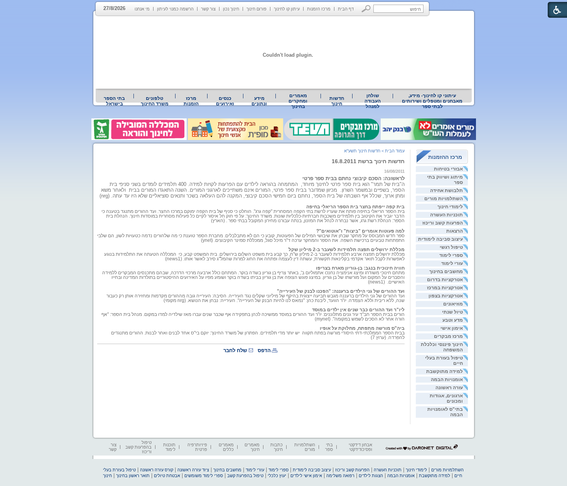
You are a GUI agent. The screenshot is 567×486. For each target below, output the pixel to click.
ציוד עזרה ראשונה (193, 469)
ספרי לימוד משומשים (203, 475)
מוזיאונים (453, 304)
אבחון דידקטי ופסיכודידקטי (360, 447)
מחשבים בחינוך (446, 271)
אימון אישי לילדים (306, 475)
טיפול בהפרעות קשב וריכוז (138, 447)
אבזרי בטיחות (448, 169)
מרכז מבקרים (448, 336)
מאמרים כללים (226, 447)
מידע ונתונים (259, 101)
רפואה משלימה (340, 475)
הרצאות (454, 231)
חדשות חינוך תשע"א (362, 150)
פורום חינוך (256, 9)
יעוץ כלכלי (277, 475)
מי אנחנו (142, 9)
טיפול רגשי (451, 247)
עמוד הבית (395, 150)
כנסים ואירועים (225, 101)
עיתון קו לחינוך (287, 9)
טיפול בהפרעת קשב (245, 475)
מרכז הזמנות (319, 9)
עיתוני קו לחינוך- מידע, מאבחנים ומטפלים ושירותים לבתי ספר (432, 101)
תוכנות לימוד (169, 447)
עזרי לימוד (452, 263)
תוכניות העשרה (446, 215)
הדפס (264, 350)
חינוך (107, 475)
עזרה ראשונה (449, 387)
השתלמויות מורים (443, 198)
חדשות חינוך (336, 101)
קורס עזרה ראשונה (156, 469)
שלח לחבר (235, 350)
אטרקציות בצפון (446, 296)
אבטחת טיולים (167, 475)
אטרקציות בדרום (445, 279)
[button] (366, 9)
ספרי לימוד (451, 255)
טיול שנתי (452, 312)
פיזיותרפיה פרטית (197, 447)
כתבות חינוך (276, 447)
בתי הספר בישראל (114, 101)
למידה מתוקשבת (444, 371)
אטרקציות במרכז (445, 287)
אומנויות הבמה (447, 379)
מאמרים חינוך (252, 447)
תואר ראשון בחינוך (133, 475)
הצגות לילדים (371, 475)
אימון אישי (451, 328)
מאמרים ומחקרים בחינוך (298, 101)
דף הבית (346, 9)
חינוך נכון (231, 9)
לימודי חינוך (450, 206)
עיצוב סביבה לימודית (440, 239)
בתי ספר (329, 447)
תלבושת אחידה (446, 190)
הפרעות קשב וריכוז (442, 223)
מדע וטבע (452, 320)
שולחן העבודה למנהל (372, 101)
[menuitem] (432, 101)
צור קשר (208, 9)
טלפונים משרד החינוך (155, 101)
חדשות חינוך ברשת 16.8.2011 (368, 161)
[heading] (253, 213)
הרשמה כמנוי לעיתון (175, 9)
